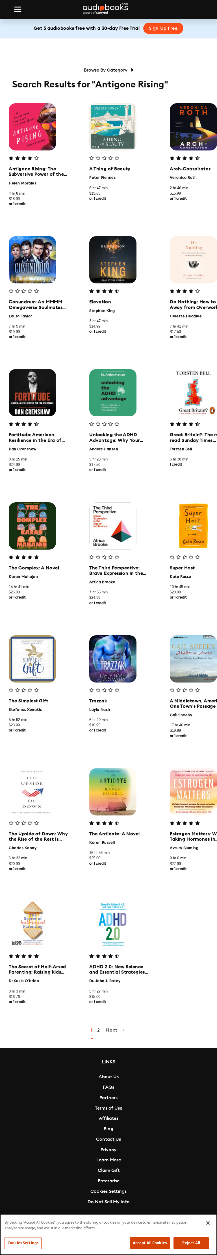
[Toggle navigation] (17, 9)
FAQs (108, 1087)
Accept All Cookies (150, 1242)
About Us (109, 1077)
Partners (108, 1097)
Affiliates (108, 1118)
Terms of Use (108, 1108)
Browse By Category (106, 70)
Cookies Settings (108, 1191)
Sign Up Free (163, 28)
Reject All (191, 1242)
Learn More (108, 1160)
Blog (108, 1129)
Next (113, 1030)
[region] (108, 1234)
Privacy (108, 1150)
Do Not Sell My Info (109, 1202)
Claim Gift (109, 1170)
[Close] (208, 1223)
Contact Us (108, 1139)
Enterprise (109, 1181)
